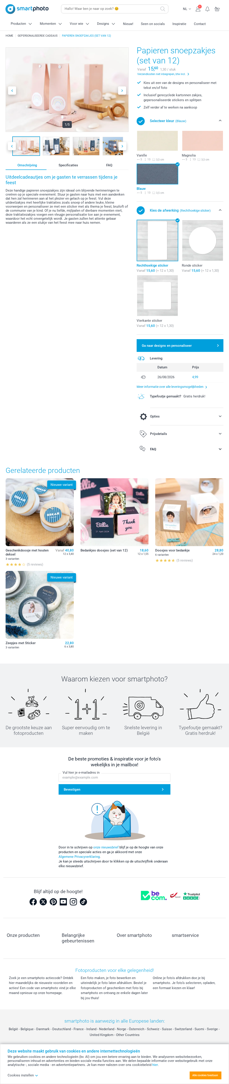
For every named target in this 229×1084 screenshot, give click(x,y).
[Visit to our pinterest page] (53, 901)
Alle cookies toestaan (205, 1075)
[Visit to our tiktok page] (83, 901)
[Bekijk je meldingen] (207, 8)
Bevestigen (72, 789)
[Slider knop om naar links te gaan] (12, 90)
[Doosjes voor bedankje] (189, 512)
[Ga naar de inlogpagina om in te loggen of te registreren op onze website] (198, 8)
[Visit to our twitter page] (43, 901)
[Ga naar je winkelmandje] (217, 8)
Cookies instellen (21, 1075)
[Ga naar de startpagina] (27, 9)
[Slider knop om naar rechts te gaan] (122, 90)
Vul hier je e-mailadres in (81, 773)
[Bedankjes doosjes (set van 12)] (115, 512)
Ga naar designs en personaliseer (167, 346)
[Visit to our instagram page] (73, 901)
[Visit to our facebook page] (33, 901)
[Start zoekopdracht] (163, 9)
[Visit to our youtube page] (63, 901)
